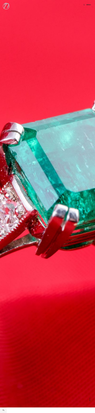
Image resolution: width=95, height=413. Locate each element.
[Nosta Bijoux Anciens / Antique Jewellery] (6, 6)
